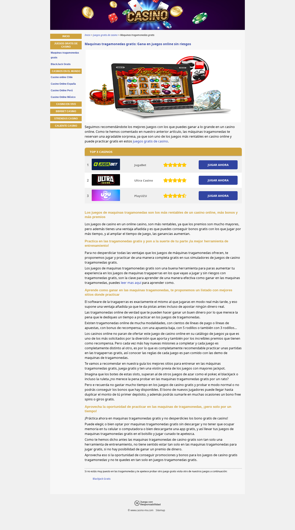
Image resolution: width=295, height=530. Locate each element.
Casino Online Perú (62, 90)
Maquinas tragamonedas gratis (65, 55)
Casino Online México (63, 97)
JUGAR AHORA (218, 165)
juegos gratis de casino (150, 141)
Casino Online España (63, 83)
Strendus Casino (66, 118)
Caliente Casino (66, 125)
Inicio (66, 36)
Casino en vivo (66, 104)
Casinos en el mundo (66, 71)
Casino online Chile (62, 77)
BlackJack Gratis (102, 478)
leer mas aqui (131, 282)
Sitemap (160, 510)
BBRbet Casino (66, 111)
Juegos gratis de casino (66, 45)
